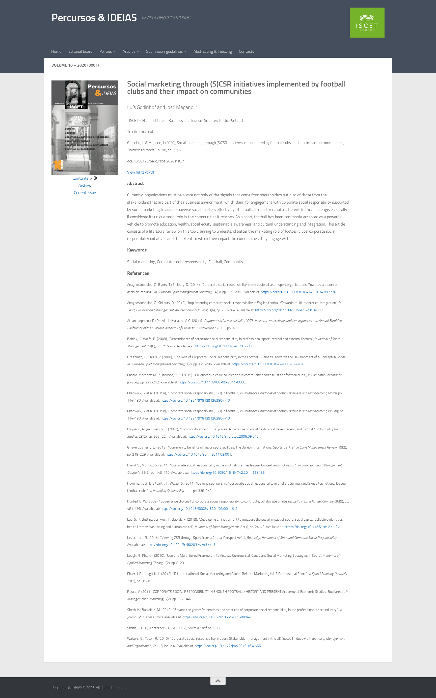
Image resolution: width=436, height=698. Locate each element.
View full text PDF (141, 172)
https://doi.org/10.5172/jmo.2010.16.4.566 (228, 646)
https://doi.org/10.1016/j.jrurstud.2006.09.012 (223, 436)
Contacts (246, 51)
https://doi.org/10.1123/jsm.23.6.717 (224, 346)
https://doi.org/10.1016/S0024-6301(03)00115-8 (199, 509)
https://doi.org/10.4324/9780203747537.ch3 (180, 545)
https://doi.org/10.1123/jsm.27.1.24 (312, 527)
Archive (84, 185)
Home (56, 51)
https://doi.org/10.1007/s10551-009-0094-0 (218, 617)
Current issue (85, 192)
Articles (129, 51)
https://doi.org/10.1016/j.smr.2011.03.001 (198, 454)
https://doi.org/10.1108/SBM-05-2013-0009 (289, 310)
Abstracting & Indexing (213, 51)
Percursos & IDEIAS (94, 17)
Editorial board (80, 51)
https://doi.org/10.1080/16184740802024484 (268, 364)
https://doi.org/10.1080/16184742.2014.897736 (298, 292)
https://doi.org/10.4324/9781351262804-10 (195, 400)
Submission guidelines (164, 51)
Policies (105, 51)
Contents (80, 178)
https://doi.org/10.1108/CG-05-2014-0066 (212, 382)
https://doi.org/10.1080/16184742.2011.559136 (227, 472)
